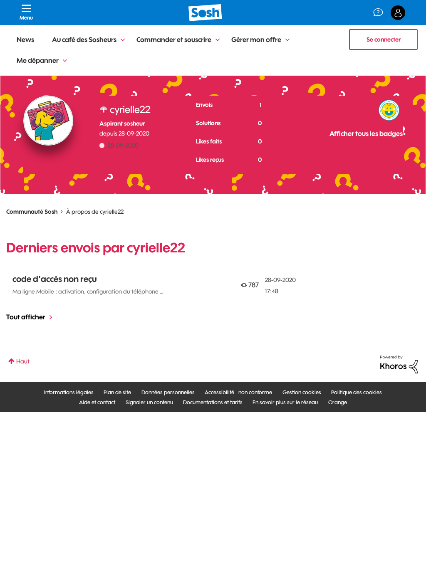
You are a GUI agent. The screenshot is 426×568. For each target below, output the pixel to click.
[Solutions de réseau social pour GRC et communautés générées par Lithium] (399, 364)
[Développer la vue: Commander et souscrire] (217, 40)
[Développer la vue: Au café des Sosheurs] (123, 40)
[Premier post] (389, 110)
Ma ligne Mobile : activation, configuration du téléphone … (87, 291)
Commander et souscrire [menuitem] (173, 39)
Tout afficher (25, 317)
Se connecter (384, 39)
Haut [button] (23, 361)
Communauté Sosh (31, 211)
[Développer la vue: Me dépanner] (65, 61)
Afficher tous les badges (366, 133)
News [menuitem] (25, 39)
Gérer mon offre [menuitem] (256, 39)
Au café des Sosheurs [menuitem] (84, 39)
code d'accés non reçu (54, 279)
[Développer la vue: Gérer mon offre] (287, 40)
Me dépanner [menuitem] (38, 60)
